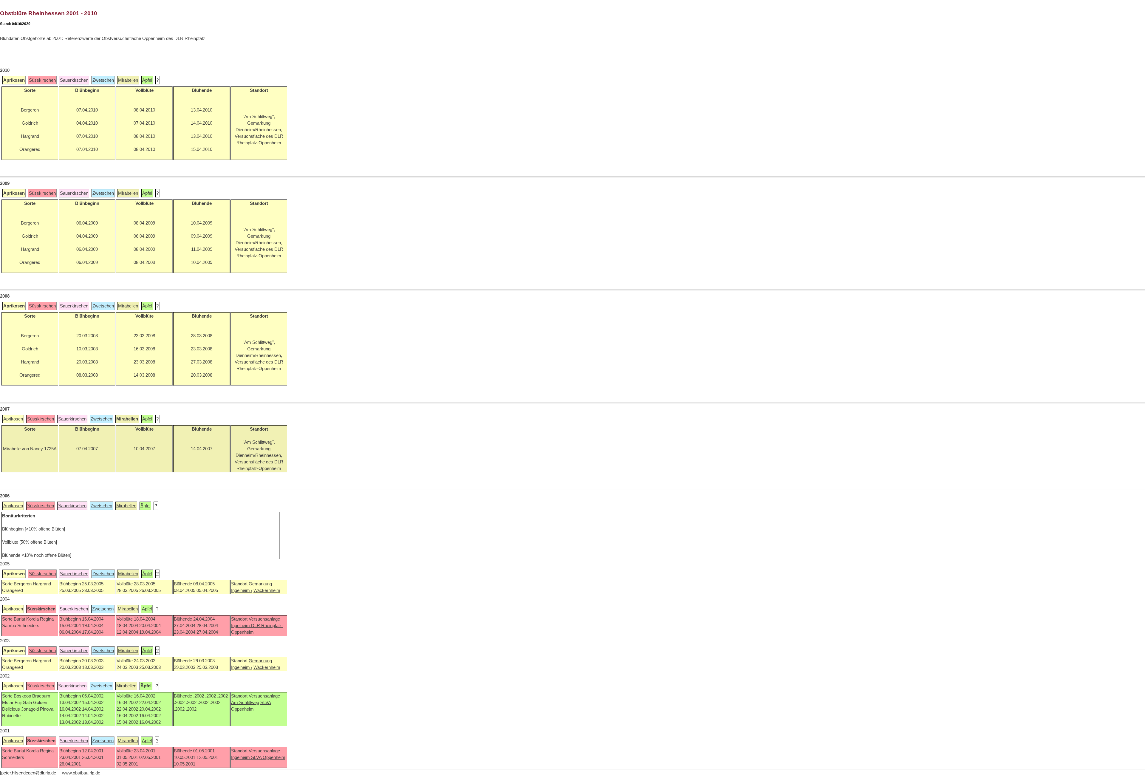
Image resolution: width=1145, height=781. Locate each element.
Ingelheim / (241, 590)
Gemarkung (260, 584)
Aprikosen (13, 419)
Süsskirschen (42, 80)
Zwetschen (103, 80)
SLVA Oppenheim (268, 757)
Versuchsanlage (264, 619)
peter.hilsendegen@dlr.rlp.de (28, 773)
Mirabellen (128, 80)
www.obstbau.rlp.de (81, 773)
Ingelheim (241, 625)
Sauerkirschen (74, 80)
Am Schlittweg (245, 702)
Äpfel (147, 80)
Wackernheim (266, 590)
